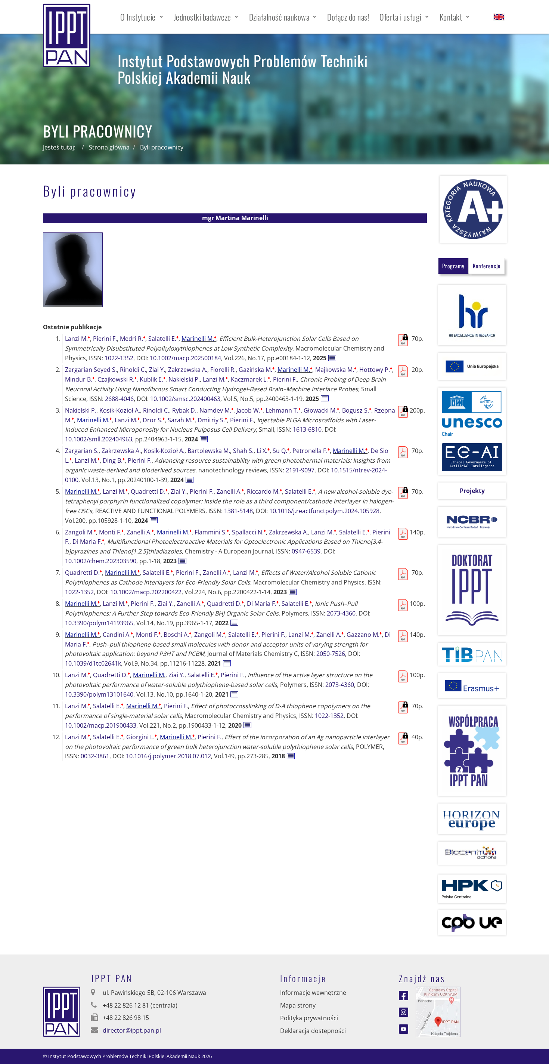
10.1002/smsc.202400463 (185, 399)
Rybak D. (184, 410)
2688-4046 (119, 399)
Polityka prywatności (309, 1018)
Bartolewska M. (208, 451)
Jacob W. (249, 410)
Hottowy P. (375, 370)
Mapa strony (298, 1005)
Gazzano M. (364, 634)
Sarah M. (181, 420)
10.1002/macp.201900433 (100, 725)
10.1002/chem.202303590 (100, 561)
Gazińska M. (256, 370)
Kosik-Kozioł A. (119, 410)
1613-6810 (307, 429)
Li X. (263, 451)
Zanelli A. (230, 491)
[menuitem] (141, 16)
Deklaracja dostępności (313, 1031)
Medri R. (132, 338)
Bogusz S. (356, 410)
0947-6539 (306, 551)
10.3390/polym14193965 (99, 623)
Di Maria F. (88, 541)
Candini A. (118, 634)
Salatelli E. (163, 338)
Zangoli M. (80, 532)
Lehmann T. (283, 410)
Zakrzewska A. (187, 370)
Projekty (472, 491)
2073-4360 (341, 613)
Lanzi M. (77, 338)
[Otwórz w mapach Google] (438, 1011)
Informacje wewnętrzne (313, 993)
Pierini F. (105, 338)
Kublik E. (152, 379)
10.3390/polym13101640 (99, 694)
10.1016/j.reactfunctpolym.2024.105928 (324, 511)
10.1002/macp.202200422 (146, 592)
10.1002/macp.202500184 (185, 358)
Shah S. (243, 451)
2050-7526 (330, 654)
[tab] (453, 266)
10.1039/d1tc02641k (93, 663)
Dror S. (154, 420)
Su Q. (281, 451)
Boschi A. (177, 634)
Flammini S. (212, 532)
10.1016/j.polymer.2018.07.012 (168, 756)
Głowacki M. (321, 410)
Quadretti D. (149, 491)
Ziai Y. (157, 370)
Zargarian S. (82, 451)
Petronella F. (311, 451)
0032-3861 (95, 756)
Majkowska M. (335, 370)
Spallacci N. (249, 532)
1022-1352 (119, 358)
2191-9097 (300, 470)
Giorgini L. (141, 737)
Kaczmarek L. (250, 379)
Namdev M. (216, 410)
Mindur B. (79, 379)
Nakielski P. (184, 379)
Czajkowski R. (117, 379)
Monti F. (111, 532)
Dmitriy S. (212, 420)
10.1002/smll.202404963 (98, 439)
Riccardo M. (264, 491)
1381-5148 (238, 511)
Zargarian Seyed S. (91, 370)
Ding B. (114, 460)
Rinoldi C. (133, 370)
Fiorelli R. (223, 370)
